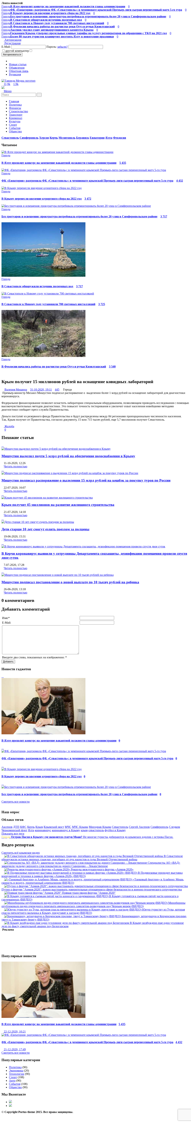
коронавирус (43, 830)
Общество (15, 131)
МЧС (68, 826)
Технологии (16, 1073)
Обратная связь (18, 71)
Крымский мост (54, 826)
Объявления (16, 67)
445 (57, 389)
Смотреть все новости (15, 801)
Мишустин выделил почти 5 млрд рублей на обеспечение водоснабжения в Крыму (68, 456)
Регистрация (12, 43)
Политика (15, 1067)
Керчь (31, 826)
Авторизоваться (12, 54)
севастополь (96, 830)
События (14, 128)
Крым (39, 826)
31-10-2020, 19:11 (41, 389)
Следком (174, 826)
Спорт (13, 124)
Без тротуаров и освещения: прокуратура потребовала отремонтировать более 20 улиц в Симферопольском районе (79, 216)
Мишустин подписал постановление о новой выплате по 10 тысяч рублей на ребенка (70, 582)
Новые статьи (17, 64)
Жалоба (9, 426)
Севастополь (120, 826)
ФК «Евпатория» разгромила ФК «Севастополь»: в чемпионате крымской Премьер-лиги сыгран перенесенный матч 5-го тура (87, 180)
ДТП (16, 826)
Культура (14, 121)
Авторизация (12, 39)
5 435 (122, 162)
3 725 (101, 304)
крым (84, 830)
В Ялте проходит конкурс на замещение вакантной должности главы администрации (58, 162)
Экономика (16, 1070)
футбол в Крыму (115, 830)
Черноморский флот (14, 830)
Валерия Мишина (15, 389)
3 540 (112, 366)
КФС (23, 826)
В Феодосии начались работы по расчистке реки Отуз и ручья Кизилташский (53, 366)
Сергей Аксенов (139, 826)
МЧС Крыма (80, 826)
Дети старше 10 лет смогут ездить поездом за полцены (45, 529)
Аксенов (6, 826)
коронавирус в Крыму (66, 830)
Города (63, 6)
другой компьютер (17, 50)
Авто (12, 1080)
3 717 (163, 216)
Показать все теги (12, 833)
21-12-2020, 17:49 (15, 1049)
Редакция (15, 74)
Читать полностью (15, 466)
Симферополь (159, 826)
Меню (8, 91)
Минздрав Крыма (100, 826)
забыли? (62, 46)
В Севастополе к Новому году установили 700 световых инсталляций (48, 304)
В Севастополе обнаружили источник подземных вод (37, 286)
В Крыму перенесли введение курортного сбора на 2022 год (41, 198)
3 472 (87, 198)
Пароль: (57, 46)
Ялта (31, 830)
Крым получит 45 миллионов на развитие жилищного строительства (57, 505)
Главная (14, 101)
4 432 (179, 180)
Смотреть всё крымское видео (20, 852)
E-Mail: (5, 46)
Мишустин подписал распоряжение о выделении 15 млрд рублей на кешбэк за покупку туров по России (85, 480)
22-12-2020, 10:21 (15, 1031)
